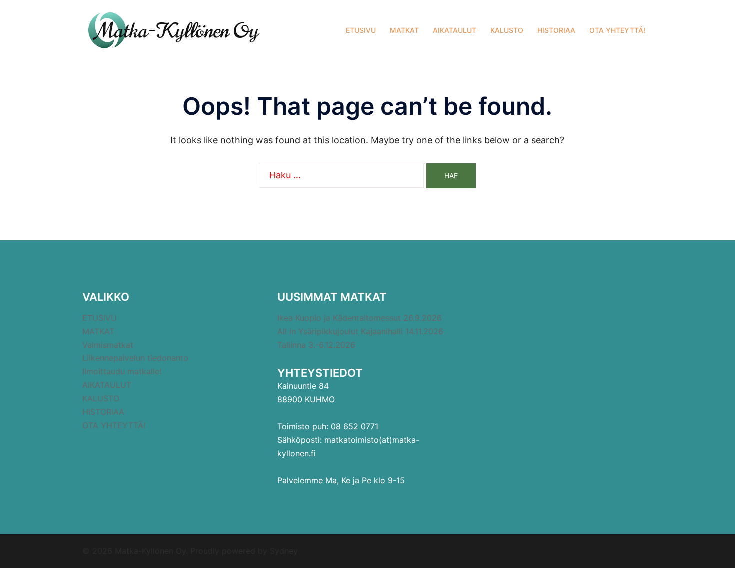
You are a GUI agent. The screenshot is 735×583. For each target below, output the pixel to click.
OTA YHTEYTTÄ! (618, 30)
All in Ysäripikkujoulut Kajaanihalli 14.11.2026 (361, 331)
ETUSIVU (361, 30)
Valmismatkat (108, 345)
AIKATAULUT (454, 30)
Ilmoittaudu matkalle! (122, 371)
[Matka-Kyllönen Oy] (172, 29)
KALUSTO (507, 30)
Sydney (284, 551)
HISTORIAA (557, 30)
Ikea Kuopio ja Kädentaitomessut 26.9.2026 (360, 318)
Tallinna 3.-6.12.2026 (317, 345)
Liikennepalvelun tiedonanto (135, 358)
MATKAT (404, 30)
